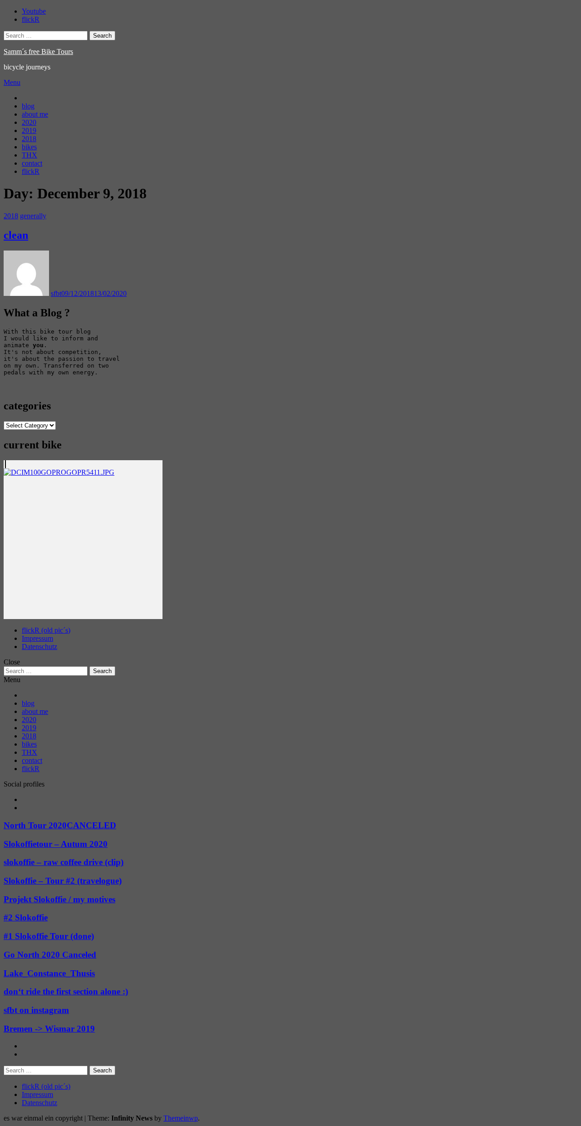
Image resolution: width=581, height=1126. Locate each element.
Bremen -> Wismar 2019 (49, 1028)
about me (35, 114)
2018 (29, 139)
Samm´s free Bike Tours (38, 51)
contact (32, 163)
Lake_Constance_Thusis (49, 973)
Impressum (37, 638)
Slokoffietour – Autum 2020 (56, 844)
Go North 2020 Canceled (50, 954)
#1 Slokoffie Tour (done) (49, 936)
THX (29, 155)
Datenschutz (39, 646)
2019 (29, 130)
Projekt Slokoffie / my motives (59, 899)
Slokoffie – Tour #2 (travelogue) (63, 880)
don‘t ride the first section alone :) (66, 991)
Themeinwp (180, 1118)
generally (33, 216)
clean (16, 235)
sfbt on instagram (36, 1010)
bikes (29, 147)
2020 (29, 122)
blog (28, 106)
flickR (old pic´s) (46, 630)
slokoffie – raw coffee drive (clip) (63, 862)
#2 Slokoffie (26, 917)
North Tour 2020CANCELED (60, 825)
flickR (30, 171)
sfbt (56, 293)
